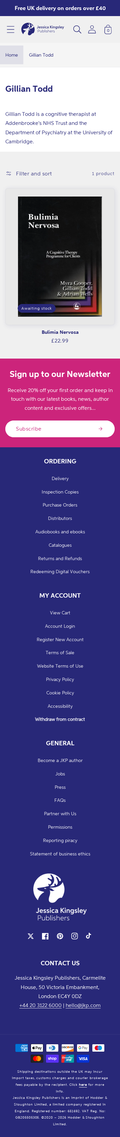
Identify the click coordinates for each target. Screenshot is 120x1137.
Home (11, 55)
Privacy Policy (60, 679)
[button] (10, 29)
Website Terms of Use (60, 666)
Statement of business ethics (60, 853)
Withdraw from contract (60, 719)
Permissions (60, 827)
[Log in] (92, 29)
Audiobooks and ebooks (60, 531)
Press (60, 787)
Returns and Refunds (60, 558)
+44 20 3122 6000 (40, 1005)
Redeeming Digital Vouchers (60, 571)
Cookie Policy (60, 692)
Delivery (60, 478)
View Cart (60, 612)
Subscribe (29, 429)
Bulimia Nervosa (60, 332)
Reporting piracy (60, 840)
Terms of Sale (60, 652)
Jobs (60, 773)
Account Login (60, 626)
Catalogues (60, 545)
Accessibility (60, 706)
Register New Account (60, 639)
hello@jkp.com (83, 1005)
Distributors (60, 518)
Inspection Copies (60, 492)
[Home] (42, 29)
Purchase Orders (60, 505)
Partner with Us (60, 813)
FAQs (60, 800)
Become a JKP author (60, 760)
